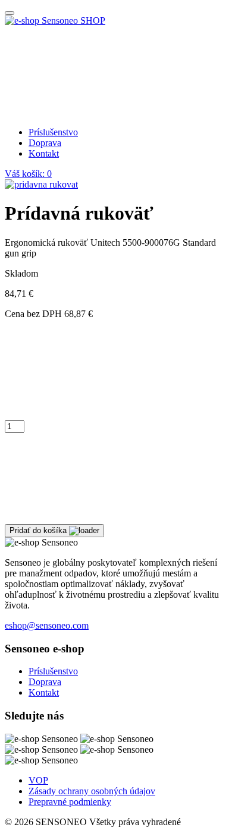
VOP (38, 780)
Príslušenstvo (53, 132)
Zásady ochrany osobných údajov (92, 791)
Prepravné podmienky (70, 802)
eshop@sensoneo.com (47, 625)
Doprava (45, 143)
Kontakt (44, 153)
